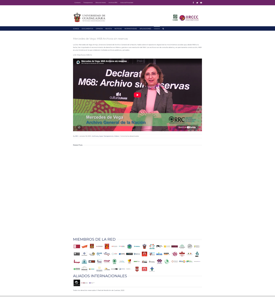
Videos (116, 136)
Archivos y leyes (97, 136)
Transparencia (108, 136)
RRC (76, 136)
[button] (163, 28)
